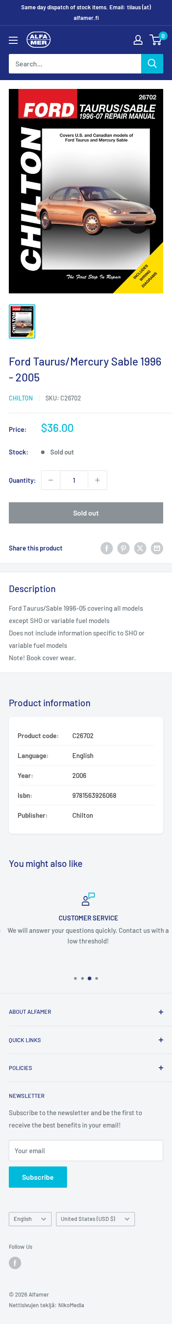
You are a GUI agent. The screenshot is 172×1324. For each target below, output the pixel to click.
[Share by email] (157, 547)
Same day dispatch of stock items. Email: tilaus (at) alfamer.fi (86, 12)
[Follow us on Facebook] (15, 1263)
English (23, 1218)
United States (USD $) (88, 1218)
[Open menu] (13, 40)
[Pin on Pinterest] (123, 547)
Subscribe (38, 1177)
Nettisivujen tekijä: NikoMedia (46, 1305)
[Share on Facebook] (107, 547)
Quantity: (22, 480)
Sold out (86, 512)
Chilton (21, 398)
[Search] (152, 63)
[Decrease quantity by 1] (50, 480)
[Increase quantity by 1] (97, 480)
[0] (155, 40)
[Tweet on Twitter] (140, 547)
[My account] (138, 40)
